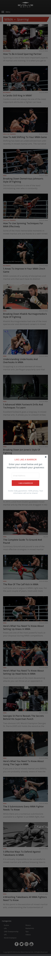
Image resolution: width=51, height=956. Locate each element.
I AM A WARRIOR (25, 483)
